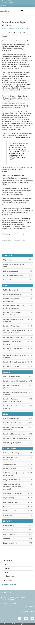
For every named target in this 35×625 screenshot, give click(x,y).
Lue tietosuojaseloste (27, 611)
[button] (22, 11)
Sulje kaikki (13, 584)
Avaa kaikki (5, 584)
